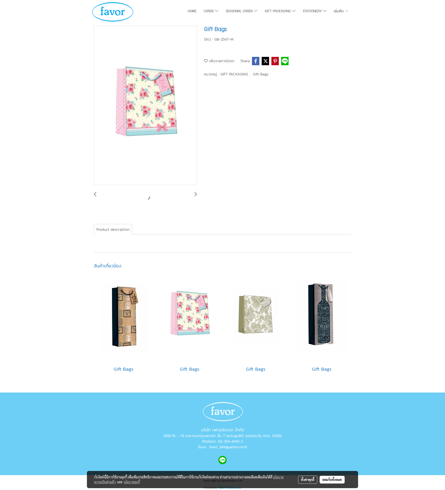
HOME (192, 11)
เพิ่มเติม (339, 11)
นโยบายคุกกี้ (132, 482)
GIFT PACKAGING (278, 11)
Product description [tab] (113, 229)
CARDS (209, 11)
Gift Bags (260, 74)
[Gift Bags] (145, 105)
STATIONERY (313, 11)
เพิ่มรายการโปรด (221, 61)
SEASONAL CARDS (240, 11)
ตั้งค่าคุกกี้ (307, 479)
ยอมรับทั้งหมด (332, 479)
